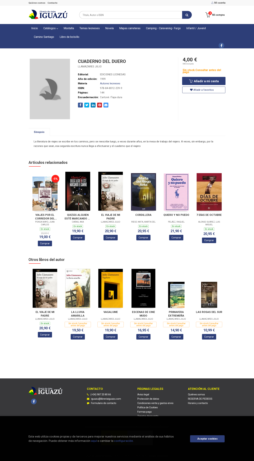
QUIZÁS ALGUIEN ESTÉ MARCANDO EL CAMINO (78, 216)
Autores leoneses (110, 83)
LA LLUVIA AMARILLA (77, 314)
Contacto (52, 3)
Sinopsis (39, 132)
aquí (94, 441)
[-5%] (45, 193)
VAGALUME (111, 312)
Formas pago (144, 411)
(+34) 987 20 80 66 (101, 394)
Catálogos (49, 28)
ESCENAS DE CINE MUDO (143, 314)
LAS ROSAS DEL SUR (209, 312)
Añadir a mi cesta (206, 81)
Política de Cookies (147, 407)
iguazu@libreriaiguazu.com (106, 398)
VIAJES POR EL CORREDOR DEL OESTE (45, 216)
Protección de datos (148, 398)
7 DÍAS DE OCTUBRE (209, 215)
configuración (123, 441)
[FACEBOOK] (221, 45)
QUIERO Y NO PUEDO (176, 215)
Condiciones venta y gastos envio (155, 403)
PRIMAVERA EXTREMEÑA (176, 314)
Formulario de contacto (103, 403)
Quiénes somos (37, 3)
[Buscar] (187, 15)
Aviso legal (143, 394)
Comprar (45, 243)
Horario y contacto (198, 403)
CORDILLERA (143, 215)
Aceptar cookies (207, 438)
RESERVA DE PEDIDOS (200, 398)
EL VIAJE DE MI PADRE (110, 216)
